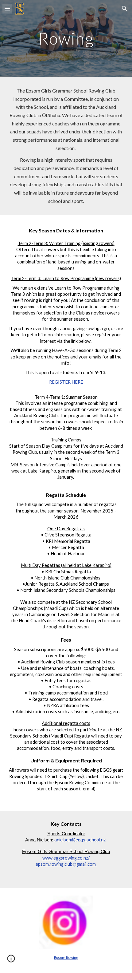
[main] (66, 38)
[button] (7, 8)
